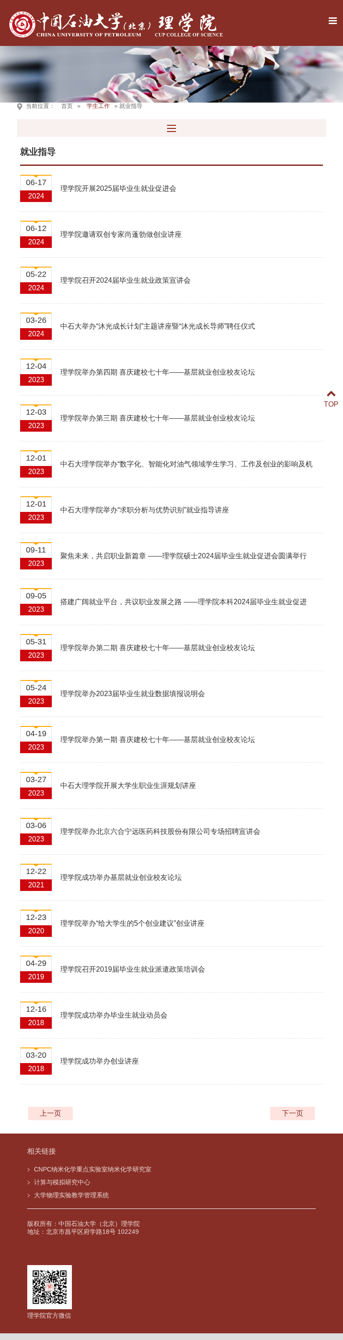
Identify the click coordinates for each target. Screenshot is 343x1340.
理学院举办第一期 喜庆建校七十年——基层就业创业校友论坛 (157, 739)
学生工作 (98, 106)
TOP (331, 404)
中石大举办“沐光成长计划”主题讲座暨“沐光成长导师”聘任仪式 (157, 326)
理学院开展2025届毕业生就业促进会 (118, 188)
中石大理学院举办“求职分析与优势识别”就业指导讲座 (144, 510)
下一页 (292, 1113)
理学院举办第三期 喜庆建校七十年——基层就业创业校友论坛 (157, 418)
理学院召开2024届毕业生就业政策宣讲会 (125, 280)
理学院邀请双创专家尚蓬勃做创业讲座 (121, 234)
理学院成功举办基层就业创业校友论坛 (121, 877)
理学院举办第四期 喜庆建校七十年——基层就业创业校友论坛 (157, 372)
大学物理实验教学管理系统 (71, 1195)
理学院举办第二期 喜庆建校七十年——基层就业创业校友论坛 (157, 647)
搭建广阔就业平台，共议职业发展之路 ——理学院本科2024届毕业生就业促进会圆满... (183, 607)
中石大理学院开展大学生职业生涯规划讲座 (128, 785)
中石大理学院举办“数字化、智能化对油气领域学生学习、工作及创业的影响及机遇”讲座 (186, 469)
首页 (67, 106)
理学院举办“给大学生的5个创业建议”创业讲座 (132, 923)
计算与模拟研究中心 (62, 1182)
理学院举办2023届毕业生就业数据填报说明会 (132, 693)
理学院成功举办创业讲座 (99, 1061)
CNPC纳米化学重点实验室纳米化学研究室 (92, 1169)
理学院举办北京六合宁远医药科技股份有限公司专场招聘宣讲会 (160, 831)
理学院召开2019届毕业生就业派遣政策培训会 (132, 969)
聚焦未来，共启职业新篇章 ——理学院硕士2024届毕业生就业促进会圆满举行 (183, 556)
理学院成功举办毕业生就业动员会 (113, 1015)
